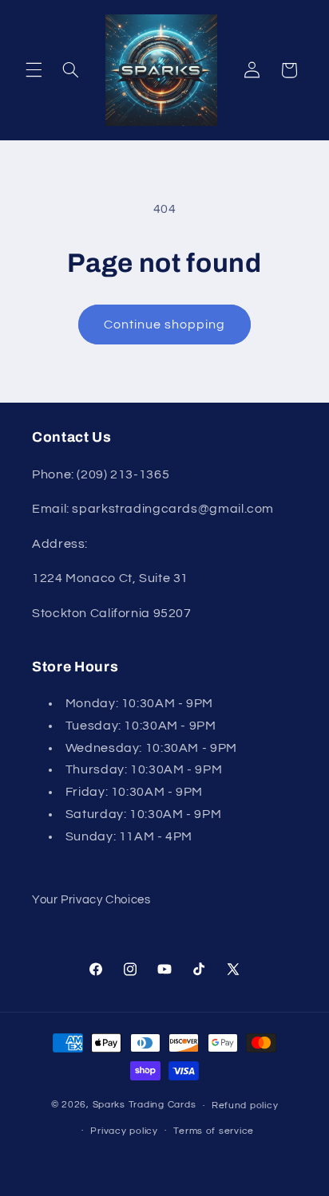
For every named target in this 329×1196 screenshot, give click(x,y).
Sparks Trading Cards (144, 1105)
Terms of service (213, 1131)
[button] (33, 70)
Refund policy (245, 1105)
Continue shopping (165, 324)
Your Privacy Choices (91, 900)
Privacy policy (123, 1131)
